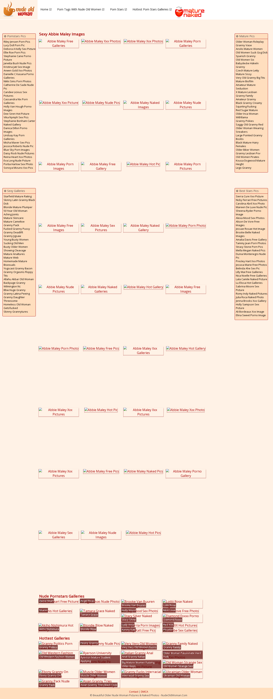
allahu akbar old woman (19, 279)
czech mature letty (247, 70)
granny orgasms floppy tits (18, 273)
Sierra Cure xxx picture (250, 196)
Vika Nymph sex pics (16, 117)
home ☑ (46, 9)
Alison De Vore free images (248, 223)
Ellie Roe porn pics (15, 52)
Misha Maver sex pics (17, 142)
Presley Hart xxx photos (250, 261)
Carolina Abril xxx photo (250, 203)
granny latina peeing (17, 293)
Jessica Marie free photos (251, 265)
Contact (133, 691)
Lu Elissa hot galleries (249, 283)
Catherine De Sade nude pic (19, 86)
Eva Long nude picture (17, 160)
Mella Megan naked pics (250, 250)
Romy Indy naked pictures (251, 293)
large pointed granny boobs (249, 137)
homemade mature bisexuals (15, 263)
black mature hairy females (247, 144)
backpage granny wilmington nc (14, 284)
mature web (11, 257)
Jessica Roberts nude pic (18, 146)
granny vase (244, 45)
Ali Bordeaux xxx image (250, 311)
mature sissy (244, 74)
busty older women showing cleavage (16, 248)
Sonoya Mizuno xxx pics (18, 167)
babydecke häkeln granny (247, 65)
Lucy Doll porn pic (14, 45)
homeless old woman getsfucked (17, 306)
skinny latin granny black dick (19, 201)
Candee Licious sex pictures (15, 93)
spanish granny (246, 56)
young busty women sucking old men (16, 241)
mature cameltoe (14, 221)
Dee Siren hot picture (16, 113)
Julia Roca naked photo (250, 297)
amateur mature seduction (246, 86)
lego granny (243, 167)
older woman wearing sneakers (249, 129)
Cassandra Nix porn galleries (16, 101)
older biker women (247, 149)
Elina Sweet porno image (251, 315)
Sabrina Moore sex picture (247, 288)
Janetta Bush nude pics (18, 63)
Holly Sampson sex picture (247, 306)
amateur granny (246, 99)
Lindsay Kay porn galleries (14, 137)
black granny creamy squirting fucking (249, 104)
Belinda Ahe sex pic (248, 268)
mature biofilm (244, 81)
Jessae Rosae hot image (250, 229)
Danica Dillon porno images (15, 129)
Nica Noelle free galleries (251, 275)
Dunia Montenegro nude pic (251, 255)
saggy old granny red (249, 124)
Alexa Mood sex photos (250, 218)
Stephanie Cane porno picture (17, 57)
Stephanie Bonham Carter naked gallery (19, 122)
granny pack (11, 225)
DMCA (144, 691)
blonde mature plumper (18, 207)
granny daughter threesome (14, 299)
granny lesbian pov (248, 153)
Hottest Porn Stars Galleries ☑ (152, 9)
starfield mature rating (18, 196)
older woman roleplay (250, 41)
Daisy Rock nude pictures (19, 153)
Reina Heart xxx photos (18, 157)
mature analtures (14, 254)
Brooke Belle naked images (248, 234)
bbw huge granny (15, 290)
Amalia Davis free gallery (251, 239)
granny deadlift (13, 232)
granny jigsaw (12, 236)
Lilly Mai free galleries (249, 272)
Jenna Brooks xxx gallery (251, 301)
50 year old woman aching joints (15, 212)
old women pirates (247, 157)
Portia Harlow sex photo (18, 164)
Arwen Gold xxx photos (18, 70)
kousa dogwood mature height (250, 162)
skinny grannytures (16, 311)
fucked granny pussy (17, 229)
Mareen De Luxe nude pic (251, 207)
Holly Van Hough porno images (18, 108)
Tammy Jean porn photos (251, 243)
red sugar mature (247, 110)
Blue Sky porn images (17, 149)
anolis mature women (249, 49)
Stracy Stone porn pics (249, 247)
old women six (245, 59)
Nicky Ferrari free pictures (251, 200)
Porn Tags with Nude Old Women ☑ (81, 9)
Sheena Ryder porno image (248, 212)
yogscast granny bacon (18, 268)
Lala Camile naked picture (251, 279)
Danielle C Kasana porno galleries (19, 75)
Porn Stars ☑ (118, 9)
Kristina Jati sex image (17, 67)
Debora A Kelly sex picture (20, 49)
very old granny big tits (250, 77)
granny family (244, 95)
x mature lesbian (246, 92)
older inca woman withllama (247, 115)
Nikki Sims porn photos (17, 81)
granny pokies (245, 121)
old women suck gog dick (252, 52)
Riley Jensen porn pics (17, 41)
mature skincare (14, 218)
